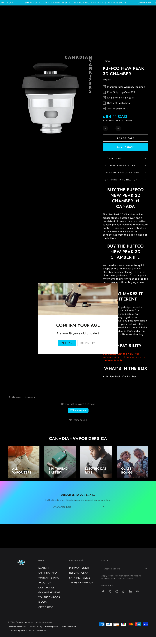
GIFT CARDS (45, 607)
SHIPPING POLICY (79, 577)
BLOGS (42, 602)
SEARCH (43, 567)
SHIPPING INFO (47, 572)
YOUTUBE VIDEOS (49, 597)
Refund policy (36, 626)
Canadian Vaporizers (25, 622)
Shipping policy (18, 630)
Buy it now (125, 147)
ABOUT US (44, 582)
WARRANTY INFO (48, 577)
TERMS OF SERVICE (81, 582)
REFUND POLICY (79, 572)
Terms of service (68, 626)
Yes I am (67, 343)
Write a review (78, 410)
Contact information (37, 630)
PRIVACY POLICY (79, 567)
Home (106, 60)
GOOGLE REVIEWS (49, 592)
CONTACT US (46, 587)
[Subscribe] (103, 506)
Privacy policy (51, 626)
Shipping (107, 120)
